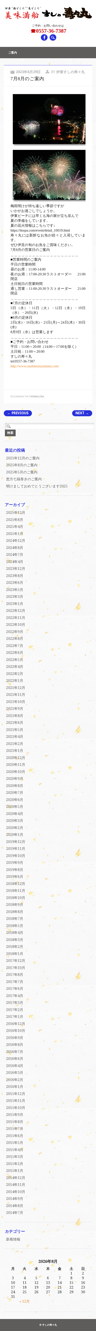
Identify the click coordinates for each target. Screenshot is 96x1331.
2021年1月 (14, 751)
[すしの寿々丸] (48, 18)
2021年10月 (15, 702)
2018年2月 (14, 947)
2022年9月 (14, 632)
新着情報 (13, 1239)
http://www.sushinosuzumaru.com (34, 366)
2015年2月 (14, 1164)
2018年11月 (15, 891)
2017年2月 (14, 1010)
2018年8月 (14, 912)
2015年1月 (14, 1171)
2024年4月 (14, 562)
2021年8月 (14, 716)
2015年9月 (14, 1115)
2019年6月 (14, 877)
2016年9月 (14, 1038)
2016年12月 (15, 1024)
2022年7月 (14, 646)
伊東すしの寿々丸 (70, 72)
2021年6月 (14, 723)
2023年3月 (14, 596)
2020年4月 (14, 814)
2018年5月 (14, 926)
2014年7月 (14, 1213)
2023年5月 (14, 590)
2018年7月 (14, 919)
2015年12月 (15, 1094)
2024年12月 (15, 540)
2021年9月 (14, 709)
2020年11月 (15, 765)
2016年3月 (14, 1073)
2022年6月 (14, 652)
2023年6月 (14, 582)
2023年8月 (14, 576)
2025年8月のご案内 (22, 465)
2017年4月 (14, 996)
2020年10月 (15, 772)
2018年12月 (15, 884)
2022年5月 (14, 660)
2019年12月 (15, 842)
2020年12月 (15, 758)
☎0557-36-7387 (48, 31)
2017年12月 (15, 961)
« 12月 (24, 1301)
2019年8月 (14, 870)
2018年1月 (14, 954)
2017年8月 (14, 975)
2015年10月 (15, 1108)
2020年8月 (14, 786)
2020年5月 (14, 807)
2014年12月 (15, 1178)
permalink (36, 396)
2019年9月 (14, 863)
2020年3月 (14, 821)
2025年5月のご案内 (22, 472)
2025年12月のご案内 (23, 458)
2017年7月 (14, 982)
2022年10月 (15, 624)
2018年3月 (14, 940)
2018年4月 (14, 933)
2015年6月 (14, 1136)
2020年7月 (14, 793)
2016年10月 (15, 1031)
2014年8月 (14, 1206)
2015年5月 (14, 1143)
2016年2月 (14, 1080)
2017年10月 (15, 968)
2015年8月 (14, 1122)
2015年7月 (14, 1129)
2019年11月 (15, 849)
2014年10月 (15, 1192)
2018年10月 (15, 898)
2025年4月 (14, 526)
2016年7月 (14, 1052)
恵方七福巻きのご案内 (24, 479)
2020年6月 (14, 800)
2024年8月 (14, 548)
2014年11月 (15, 1185)
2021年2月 (14, 744)
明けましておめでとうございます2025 (37, 486)
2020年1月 (14, 835)
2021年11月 (15, 695)
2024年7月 (14, 554)
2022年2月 (14, 674)
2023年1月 (14, 604)
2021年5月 (14, 730)
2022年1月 (14, 681)
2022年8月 (14, 638)
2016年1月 (14, 1087)
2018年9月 (14, 905)
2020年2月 (14, 828)
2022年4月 (14, 666)
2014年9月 (14, 1199)
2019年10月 (15, 856)
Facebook (44, 37)
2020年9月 (14, 779)
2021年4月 (14, 737)
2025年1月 (14, 534)
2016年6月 (14, 1059)
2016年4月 (14, 1066)
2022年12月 (15, 610)
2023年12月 (15, 568)
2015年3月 (14, 1157)
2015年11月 (15, 1101)
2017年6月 (14, 989)
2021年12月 (15, 688)
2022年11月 (15, 618)
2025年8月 (14, 520)
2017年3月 (14, 1003)
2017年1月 (14, 1017)
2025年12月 (15, 512)
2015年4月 (14, 1150)
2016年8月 (14, 1045)
